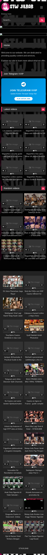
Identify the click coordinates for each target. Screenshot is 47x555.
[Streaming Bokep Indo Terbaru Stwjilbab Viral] (19, 7)
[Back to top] (39, 547)
